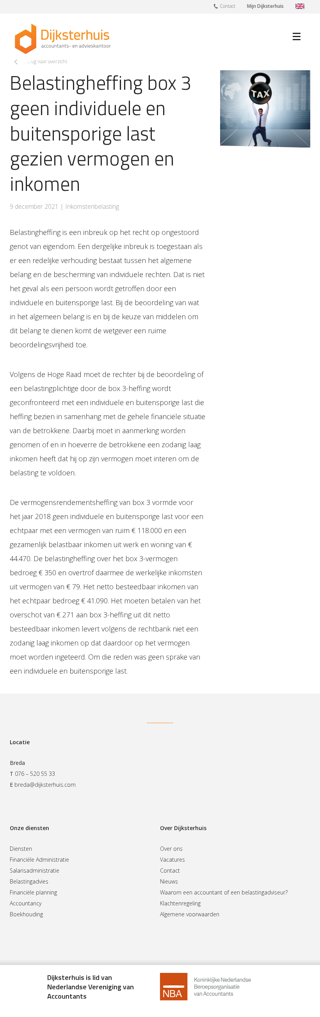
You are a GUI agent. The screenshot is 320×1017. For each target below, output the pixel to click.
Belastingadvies (29, 881)
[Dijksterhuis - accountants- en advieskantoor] (62, 39)
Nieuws (169, 881)
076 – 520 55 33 (35, 773)
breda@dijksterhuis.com (45, 784)
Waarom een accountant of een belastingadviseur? (224, 892)
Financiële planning (33, 892)
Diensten (21, 848)
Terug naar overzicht (45, 61)
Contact (227, 6)
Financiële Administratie (39, 859)
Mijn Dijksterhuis (265, 6)
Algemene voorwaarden (189, 914)
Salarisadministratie (34, 870)
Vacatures (172, 859)
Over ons (171, 848)
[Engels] (300, 7)
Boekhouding (26, 914)
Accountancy (25, 903)
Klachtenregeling (180, 903)
